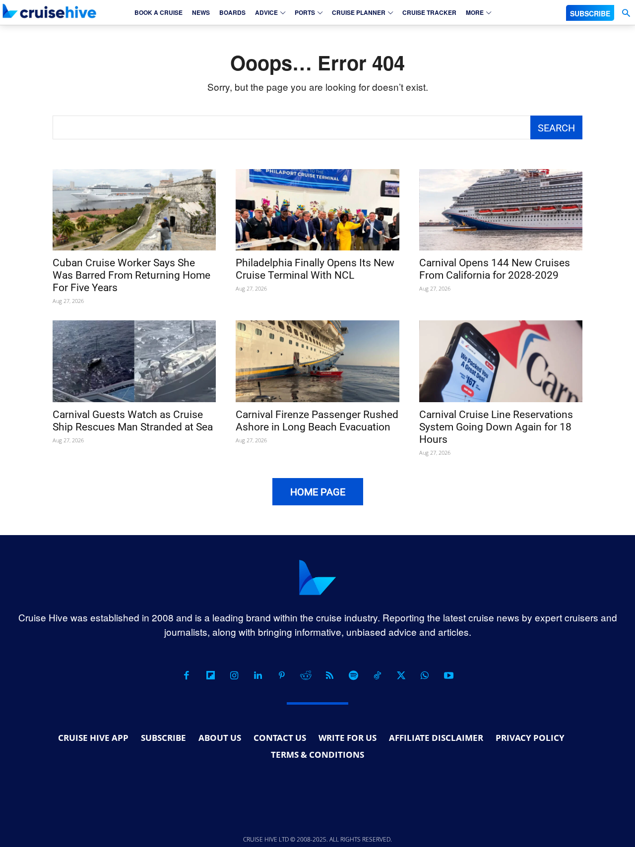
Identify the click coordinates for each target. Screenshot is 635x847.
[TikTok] (377, 675)
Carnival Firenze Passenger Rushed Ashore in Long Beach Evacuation (317, 421)
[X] (400, 675)
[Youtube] (448, 675)
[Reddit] (305, 675)
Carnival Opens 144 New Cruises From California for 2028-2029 (494, 269)
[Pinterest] (281, 675)
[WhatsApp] (424, 675)
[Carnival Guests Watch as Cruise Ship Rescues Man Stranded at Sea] (134, 361)
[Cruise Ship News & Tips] (49, 10)
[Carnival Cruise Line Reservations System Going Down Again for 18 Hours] (500, 361)
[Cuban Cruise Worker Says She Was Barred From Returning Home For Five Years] (134, 210)
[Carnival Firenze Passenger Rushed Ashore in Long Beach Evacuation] (317, 361)
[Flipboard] (210, 675)
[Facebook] (186, 675)
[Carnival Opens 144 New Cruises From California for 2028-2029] (500, 210)
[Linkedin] (258, 675)
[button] (626, 13)
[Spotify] (353, 675)
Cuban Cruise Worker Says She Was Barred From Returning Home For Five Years (131, 275)
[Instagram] (234, 675)
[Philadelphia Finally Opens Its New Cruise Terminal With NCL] (317, 210)
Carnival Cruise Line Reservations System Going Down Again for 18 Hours (496, 427)
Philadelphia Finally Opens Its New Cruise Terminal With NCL (315, 269)
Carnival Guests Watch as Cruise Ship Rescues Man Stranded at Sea (133, 421)
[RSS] (329, 675)
